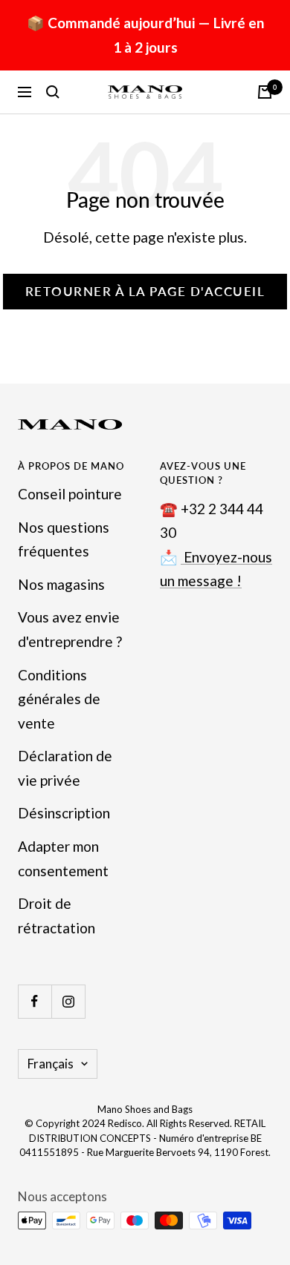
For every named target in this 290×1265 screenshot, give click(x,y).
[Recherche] (52, 92)
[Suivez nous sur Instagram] (68, 1001)
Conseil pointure (70, 493)
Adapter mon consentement (63, 858)
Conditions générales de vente (59, 699)
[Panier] (264, 92)
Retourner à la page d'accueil (145, 291)
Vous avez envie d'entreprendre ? (70, 629)
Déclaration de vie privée (65, 768)
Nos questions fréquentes (63, 539)
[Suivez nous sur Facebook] (34, 1001)
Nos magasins (61, 584)
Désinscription (64, 812)
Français (51, 1063)
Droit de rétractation (56, 915)
